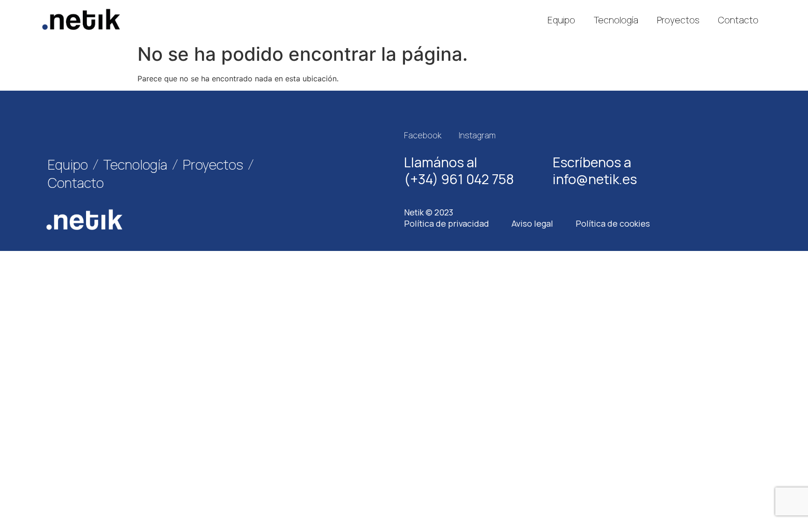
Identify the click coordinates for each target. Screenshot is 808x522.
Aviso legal (532, 223)
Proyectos (678, 20)
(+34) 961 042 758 (459, 179)
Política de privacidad (446, 223)
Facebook (422, 135)
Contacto (738, 20)
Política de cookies (613, 223)
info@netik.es (595, 179)
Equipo (561, 20)
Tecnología (616, 20)
